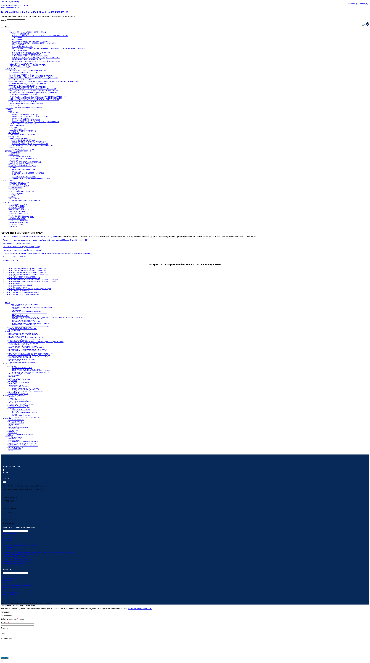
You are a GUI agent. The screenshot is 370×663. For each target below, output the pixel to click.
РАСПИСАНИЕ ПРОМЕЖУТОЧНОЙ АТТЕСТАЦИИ (30, 116)
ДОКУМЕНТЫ (17, 38)
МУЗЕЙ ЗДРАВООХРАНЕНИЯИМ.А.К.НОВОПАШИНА (18, 210)
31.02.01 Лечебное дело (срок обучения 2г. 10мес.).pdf (26, 269)
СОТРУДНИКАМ (14, 195)
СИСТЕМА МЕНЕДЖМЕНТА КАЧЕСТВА (22, 63)
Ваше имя (5, 622)
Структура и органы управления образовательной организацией (24, 536)
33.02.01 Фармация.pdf (15, 283)
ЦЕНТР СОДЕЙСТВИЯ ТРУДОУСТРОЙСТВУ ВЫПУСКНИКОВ (30, 146)
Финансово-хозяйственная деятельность (17, 559)
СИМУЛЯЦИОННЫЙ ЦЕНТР (18, 186)
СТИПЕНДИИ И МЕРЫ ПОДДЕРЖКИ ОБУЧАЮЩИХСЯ (32, 52)
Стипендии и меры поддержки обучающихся (18, 554)
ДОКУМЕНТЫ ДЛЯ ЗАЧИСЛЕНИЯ (20, 164)
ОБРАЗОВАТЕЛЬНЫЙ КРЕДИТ (19, 67)
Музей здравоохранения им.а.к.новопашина (17, 583)
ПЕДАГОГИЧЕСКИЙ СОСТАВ (22, 47)
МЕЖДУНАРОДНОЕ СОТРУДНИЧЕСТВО (26, 60)
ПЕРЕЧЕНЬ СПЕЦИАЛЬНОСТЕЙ (20, 74)
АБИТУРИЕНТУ (10, 69)
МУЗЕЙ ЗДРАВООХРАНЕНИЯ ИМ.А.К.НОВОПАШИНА (23, 441)
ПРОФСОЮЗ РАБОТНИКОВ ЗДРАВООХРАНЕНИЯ (22, 443)
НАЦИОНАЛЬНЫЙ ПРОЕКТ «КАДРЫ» (22, 166)
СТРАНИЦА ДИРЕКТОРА (17, 204)
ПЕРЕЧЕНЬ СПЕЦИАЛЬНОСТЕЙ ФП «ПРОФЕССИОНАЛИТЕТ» (30, 76)
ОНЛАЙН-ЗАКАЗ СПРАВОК (18, 138)
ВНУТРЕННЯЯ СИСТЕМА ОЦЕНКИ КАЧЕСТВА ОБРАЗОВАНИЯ (34, 43)
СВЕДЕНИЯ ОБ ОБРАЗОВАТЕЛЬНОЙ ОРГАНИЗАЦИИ (27, 32)
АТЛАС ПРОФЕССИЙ (16, 193)
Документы (7, 538)
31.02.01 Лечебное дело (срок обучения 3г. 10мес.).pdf (26, 270)
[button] (5, 27)
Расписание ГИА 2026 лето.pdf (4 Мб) (16, 243)
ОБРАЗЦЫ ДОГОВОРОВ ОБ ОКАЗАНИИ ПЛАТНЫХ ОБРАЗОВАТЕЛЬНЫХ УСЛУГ (37, 96)
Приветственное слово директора (14, 576)
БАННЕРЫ (12, 197)
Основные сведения (9, 533)
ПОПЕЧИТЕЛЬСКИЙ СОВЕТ (18, 222)
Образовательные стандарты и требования (17, 543)
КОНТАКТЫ (12, 226)
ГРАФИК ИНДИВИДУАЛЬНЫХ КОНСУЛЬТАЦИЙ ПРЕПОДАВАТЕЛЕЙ (31, 371)
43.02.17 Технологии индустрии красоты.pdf (23, 294)
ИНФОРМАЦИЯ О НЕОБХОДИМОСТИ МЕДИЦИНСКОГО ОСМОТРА (32, 92)
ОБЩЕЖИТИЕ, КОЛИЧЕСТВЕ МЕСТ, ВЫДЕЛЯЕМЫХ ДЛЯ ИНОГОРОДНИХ (35, 98)
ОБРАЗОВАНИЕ (17, 39)
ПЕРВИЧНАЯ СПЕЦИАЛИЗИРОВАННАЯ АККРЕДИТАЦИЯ (29, 179)
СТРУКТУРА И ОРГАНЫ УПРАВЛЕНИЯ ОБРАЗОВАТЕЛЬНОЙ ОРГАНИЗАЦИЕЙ (40, 36)
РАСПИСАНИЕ (13, 113)
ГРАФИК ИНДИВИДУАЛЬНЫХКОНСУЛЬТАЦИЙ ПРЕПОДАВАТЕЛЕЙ (26, 119)
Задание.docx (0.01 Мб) (11, 260)
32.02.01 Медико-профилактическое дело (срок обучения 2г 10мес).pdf (32, 280)
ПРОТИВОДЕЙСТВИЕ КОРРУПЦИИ (21, 191)
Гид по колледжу (8, 580)
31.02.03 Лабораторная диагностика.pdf (21, 276)
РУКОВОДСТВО (18, 45)
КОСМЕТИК (16, 171)
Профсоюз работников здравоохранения (17, 585)
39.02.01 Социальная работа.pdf (18, 291)
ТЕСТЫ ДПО (13, 160)
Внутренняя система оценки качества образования (20, 545)
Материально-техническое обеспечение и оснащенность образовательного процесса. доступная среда (38, 552)
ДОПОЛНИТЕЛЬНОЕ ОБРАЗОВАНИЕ (18, 151)
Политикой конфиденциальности (140, 609)
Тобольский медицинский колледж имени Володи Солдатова (34, 12)
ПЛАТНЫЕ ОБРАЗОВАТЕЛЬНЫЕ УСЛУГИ (27, 54)
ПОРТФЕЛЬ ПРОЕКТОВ (17, 184)
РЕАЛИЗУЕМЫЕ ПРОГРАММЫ (19, 157)
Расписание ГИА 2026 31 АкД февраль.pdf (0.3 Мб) (21, 247)
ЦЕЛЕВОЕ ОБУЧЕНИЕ (16, 105)
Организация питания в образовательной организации (21, 566)
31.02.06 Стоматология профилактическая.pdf (23, 278)
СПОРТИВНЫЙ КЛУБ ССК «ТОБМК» (21, 135)
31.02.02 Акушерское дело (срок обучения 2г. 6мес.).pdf (27, 272)
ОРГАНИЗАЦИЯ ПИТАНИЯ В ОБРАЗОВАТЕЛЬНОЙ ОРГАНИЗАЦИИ (36, 61)
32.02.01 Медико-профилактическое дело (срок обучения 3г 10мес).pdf (32, 281)
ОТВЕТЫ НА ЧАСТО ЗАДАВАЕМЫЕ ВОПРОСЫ (25, 107)
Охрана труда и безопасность (13, 587)
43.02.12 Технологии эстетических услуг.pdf (23, 292)
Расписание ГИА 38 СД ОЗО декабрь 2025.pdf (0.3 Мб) (22, 250)
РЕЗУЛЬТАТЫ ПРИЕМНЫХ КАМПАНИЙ (22, 94)
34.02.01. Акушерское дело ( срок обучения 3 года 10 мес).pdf (29, 289)
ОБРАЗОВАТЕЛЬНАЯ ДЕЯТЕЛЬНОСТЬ (22, 124)
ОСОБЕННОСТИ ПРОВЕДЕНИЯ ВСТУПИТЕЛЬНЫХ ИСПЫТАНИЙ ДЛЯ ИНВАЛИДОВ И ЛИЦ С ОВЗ (43, 81)
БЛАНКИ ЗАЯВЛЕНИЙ (16, 125)
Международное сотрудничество (14, 564)
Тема (3, 633)
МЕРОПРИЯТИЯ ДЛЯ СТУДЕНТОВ (21, 149)
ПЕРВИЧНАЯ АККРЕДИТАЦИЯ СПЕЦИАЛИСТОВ (30, 144)
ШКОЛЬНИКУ (13, 168)
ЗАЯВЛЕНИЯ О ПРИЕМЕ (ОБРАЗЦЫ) (21, 85)
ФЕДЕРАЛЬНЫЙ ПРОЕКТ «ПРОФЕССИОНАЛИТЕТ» (27, 65)
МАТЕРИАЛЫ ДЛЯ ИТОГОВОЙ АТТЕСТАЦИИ (24, 162)
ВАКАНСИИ (12, 189)
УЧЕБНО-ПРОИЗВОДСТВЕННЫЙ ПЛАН (22, 158)
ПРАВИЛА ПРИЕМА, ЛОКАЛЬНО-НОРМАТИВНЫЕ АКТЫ (24, 334)
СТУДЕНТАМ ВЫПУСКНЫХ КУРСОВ (21, 140)
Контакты (6, 597)
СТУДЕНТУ (9, 109)
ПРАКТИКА (12, 127)
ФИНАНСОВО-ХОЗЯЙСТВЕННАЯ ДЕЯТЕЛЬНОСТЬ (30, 56)
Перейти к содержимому (10, 2)
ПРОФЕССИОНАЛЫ (15, 147)
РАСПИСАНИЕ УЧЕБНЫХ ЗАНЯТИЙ (25, 114)
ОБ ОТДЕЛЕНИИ (14, 153)
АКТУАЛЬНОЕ (10, 180)
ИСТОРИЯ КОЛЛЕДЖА (16, 206)
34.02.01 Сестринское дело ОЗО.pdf (19, 285)
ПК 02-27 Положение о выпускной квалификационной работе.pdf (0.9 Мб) (30, 237)
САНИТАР (15, 175)
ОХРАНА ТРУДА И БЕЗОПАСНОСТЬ (21, 217)
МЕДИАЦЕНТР (13, 133)
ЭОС (10, 111)
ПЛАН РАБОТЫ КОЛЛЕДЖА (18, 182)
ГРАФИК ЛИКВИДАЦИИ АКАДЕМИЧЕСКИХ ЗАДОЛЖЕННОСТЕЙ (35, 122)
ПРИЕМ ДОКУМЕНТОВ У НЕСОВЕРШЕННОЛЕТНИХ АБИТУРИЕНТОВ (33, 91)
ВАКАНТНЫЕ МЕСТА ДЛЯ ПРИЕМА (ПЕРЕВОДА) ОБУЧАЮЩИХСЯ (36, 58)
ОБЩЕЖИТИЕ (13, 136)
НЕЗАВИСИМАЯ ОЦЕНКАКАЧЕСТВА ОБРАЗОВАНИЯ (18, 220)
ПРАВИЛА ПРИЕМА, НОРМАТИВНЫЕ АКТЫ (24, 72)
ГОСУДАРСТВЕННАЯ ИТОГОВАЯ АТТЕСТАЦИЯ (29, 142)
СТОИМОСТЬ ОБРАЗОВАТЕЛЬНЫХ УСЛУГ (23, 102)
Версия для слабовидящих (359, 4)
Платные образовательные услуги (14, 557)
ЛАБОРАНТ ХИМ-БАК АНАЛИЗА (24, 177)
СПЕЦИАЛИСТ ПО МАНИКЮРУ (23, 169)
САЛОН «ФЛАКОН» (15, 188)
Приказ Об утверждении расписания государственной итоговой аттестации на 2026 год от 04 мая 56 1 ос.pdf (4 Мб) (45, 240)
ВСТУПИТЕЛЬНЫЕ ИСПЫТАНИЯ (20, 80)
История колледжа (9, 578)
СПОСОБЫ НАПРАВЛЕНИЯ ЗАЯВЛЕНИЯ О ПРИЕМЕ (26, 87)
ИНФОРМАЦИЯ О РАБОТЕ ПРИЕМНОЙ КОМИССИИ (27, 70)
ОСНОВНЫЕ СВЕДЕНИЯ (20, 34)
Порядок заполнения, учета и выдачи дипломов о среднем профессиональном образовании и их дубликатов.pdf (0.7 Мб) (47, 253)
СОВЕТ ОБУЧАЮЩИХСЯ (17, 129)
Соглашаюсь (5, 612)
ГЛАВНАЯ (8, 30)
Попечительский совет (10, 592)
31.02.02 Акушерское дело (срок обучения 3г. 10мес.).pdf (27, 274)
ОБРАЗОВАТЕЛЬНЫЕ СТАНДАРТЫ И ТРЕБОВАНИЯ (31, 41)
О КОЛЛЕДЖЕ (10, 202)
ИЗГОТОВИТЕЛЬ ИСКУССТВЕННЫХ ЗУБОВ (28, 173)
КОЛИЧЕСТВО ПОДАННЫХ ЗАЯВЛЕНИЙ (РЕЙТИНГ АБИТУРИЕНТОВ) (33, 100)
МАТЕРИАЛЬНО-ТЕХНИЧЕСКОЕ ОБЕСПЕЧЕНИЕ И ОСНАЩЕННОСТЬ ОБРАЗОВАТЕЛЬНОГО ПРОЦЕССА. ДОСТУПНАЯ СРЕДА (47, 317)
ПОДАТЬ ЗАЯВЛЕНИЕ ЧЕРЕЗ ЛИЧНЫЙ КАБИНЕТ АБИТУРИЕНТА (32, 89)
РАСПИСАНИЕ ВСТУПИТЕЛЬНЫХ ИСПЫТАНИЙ (25, 103)
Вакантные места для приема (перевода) (16, 561)
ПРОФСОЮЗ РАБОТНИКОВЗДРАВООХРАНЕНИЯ (18, 214)
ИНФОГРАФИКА (14, 199)
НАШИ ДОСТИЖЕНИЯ (16, 224)
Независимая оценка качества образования (18, 590)
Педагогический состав (11, 550)
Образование (7, 540)
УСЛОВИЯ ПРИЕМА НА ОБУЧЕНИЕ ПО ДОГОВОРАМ (27, 83)
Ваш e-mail (5, 628)
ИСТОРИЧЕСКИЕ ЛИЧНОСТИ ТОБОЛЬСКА (24, 200)
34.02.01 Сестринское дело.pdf (18, 287)
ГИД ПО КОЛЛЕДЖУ (16, 208)
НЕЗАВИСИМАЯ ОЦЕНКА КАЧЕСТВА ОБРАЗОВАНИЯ (23, 446)
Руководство (7, 547)
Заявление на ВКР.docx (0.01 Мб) (14, 257)
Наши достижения (9, 594)
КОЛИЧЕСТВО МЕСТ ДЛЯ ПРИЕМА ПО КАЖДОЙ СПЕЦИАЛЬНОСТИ (33, 78)
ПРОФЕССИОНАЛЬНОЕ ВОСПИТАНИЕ (22, 131)
